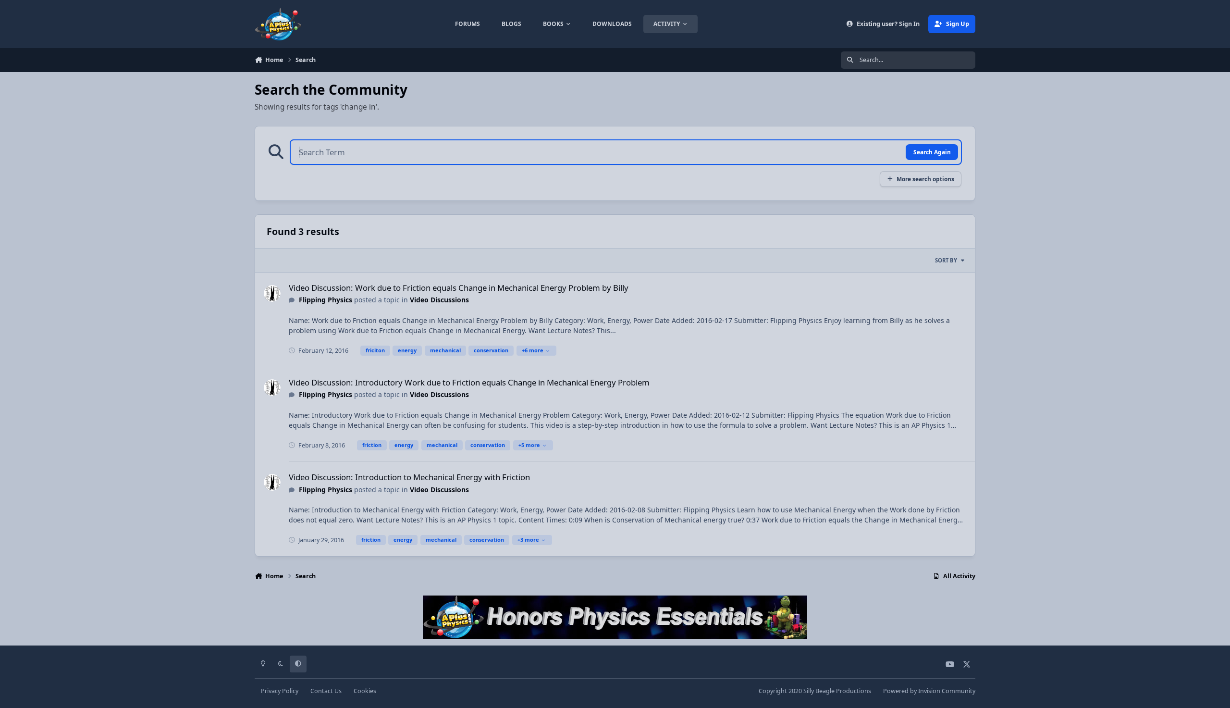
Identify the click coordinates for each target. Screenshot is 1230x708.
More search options (925, 179)
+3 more (528, 539)
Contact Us (326, 691)
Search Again (932, 152)
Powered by (929, 691)
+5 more (529, 444)
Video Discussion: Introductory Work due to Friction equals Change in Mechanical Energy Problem (469, 382)
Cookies (365, 691)
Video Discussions (439, 299)
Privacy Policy (279, 691)
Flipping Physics (325, 299)
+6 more (532, 350)
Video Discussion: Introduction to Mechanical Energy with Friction (409, 477)
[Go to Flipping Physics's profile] (272, 293)
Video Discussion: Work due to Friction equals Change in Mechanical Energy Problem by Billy (458, 287)
